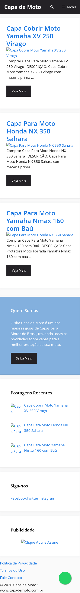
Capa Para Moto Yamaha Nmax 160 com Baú (35, 221)
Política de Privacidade (18, 563)
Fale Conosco (11, 577)
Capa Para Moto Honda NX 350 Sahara (30, 131)
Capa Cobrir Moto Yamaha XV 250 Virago (33, 36)
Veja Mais (19, 91)
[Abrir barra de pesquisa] (52, 7)
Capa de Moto (22, 6)
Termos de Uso (12, 570)
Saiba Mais (24, 358)
